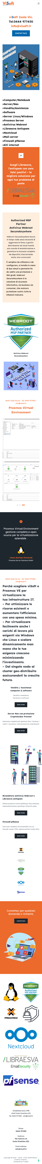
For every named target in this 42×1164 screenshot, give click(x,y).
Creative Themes (20, 1160)
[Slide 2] (20, 505)
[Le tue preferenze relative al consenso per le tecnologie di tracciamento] (38, 1160)
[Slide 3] (23, 505)
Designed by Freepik (21, 1162)
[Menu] (38, 3)
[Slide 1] (17, 505)
